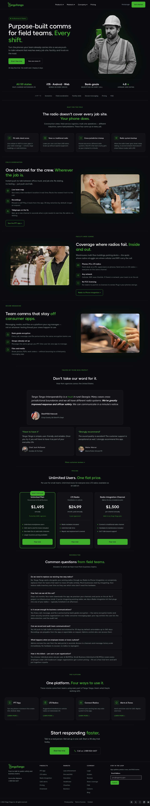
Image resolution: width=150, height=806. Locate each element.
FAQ (112, 96)
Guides (89, 774)
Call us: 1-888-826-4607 (87, 751)
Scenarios (48, 96)
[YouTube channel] (148, 802)
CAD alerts (44, 782)
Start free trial (16, 61)
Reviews (90, 778)
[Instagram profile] (140, 802)
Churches (66, 785)
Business (66, 789)
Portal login (126, 4)
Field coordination (62, 96)
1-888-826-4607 (13, 781)
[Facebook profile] (131, 802)
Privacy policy (68, 802)
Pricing (93, 5)
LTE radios (43, 774)
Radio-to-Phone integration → (89, 292)
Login (89, 771)
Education (66, 778)
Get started (138, 4)
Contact (90, 802)
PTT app (42, 771)
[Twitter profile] (135, 802)
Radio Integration (46, 778)
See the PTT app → (15, 223)
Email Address (115, 773)
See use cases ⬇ (34, 61)
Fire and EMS (67, 774)
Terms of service (80, 802)
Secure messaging (91, 96)
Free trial (37, 542)
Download (43, 789)
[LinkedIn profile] (144, 802)
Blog (88, 792)
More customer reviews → (75, 462)
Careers (90, 789)
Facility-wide (76, 96)
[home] (16, 4)
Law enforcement (69, 771)
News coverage (92, 782)
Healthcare (67, 782)
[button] (59, 4)
